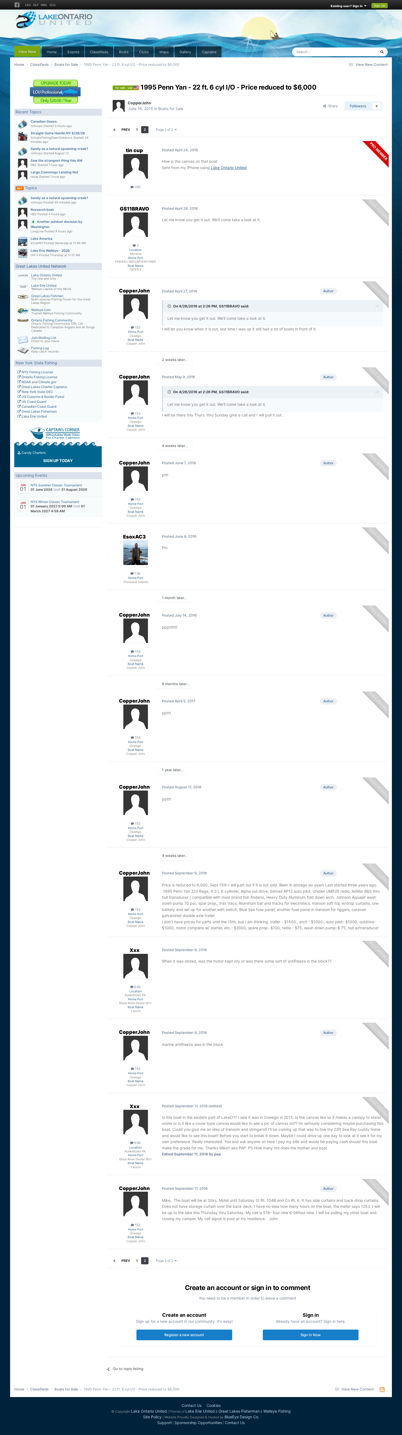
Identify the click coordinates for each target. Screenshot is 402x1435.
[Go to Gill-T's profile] (22, 253)
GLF (36, 5)
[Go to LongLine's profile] (22, 224)
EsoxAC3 (134, 537)
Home (52, 52)
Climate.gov (47, 382)
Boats (124, 52)
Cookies (213, 1405)
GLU (52, 5)
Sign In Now (311, 1335)
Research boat (42, 210)
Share (332, 106)
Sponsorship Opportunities (198, 1422)
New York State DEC (37, 392)
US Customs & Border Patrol (42, 397)
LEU (28, 5)
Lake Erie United (43, 285)
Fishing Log (40, 348)
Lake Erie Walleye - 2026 (50, 250)
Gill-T (34, 255)
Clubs (144, 52)
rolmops (37, 126)
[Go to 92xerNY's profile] (22, 241)
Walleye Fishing (277, 1411)
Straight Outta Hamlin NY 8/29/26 (58, 133)
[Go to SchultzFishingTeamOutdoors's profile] (22, 136)
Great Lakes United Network (41, 266)
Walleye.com (41, 310)
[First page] (114, 129)
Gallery (185, 52)
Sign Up (379, 5)
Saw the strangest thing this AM (56, 160)
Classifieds (99, 52)
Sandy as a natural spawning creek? (59, 149)
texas (34, 177)
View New (27, 51)
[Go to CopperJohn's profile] (119, 106)
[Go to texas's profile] (22, 175)
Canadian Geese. (44, 121)
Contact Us (192, 1405)
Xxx (134, 950)
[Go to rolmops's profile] (22, 124)
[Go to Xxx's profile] (135, 966)
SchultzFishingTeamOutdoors (51, 138)
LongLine (37, 231)
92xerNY (37, 243)
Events (73, 52)
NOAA (26, 382)
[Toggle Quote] (169, 306)
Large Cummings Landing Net (54, 172)
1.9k (137, 573)
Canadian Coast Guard (38, 406)
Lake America (42, 238)
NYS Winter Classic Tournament (55, 502)
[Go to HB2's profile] (22, 163)
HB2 (34, 165)
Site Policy (152, 1417)
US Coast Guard (33, 402)
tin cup (134, 150)
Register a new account (184, 1335)
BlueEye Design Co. (242, 1417)
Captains (209, 52)
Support (164, 1422)
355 (137, 187)
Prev (125, 130)
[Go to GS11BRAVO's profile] (135, 224)
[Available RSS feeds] (382, 1389)
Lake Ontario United (46, 275)
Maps (164, 52)
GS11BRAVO (134, 209)
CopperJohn (139, 102)
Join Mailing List (43, 338)
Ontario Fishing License (39, 377)
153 (137, 327)
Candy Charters (33, 453)
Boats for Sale (170, 108)
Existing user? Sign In (347, 6)
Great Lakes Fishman (47, 296)
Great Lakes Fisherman (39, 411)
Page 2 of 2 (165, 130)
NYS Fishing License (37, 372)
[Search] (382, 52)
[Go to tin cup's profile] (135, 166)
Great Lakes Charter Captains (44, 387)
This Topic (361, 52)
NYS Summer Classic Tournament (56, 485)
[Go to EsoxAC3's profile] (135, 552)
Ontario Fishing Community (51, 320)
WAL (44, 5)
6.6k (137, 987)
